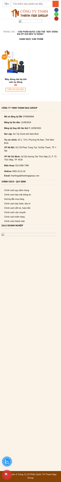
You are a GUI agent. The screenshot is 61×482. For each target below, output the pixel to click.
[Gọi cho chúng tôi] (56, 14)
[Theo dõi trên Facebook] (56, 10)
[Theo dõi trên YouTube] (56, 18)
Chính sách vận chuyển (15, 212)
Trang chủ (9, 32)
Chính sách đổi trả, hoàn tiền (17, 208)
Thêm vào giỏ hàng (15, 89)
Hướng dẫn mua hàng (14, 199)
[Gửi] (56, 4)
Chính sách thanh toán (14, 221)
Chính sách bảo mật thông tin (17, 194)
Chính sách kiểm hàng (14, 217)
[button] (3, 13)
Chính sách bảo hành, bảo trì (17, 203)
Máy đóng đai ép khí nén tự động (16, 80)
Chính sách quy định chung (16, 190)
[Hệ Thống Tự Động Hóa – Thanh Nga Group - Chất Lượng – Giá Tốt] (30, 13)
